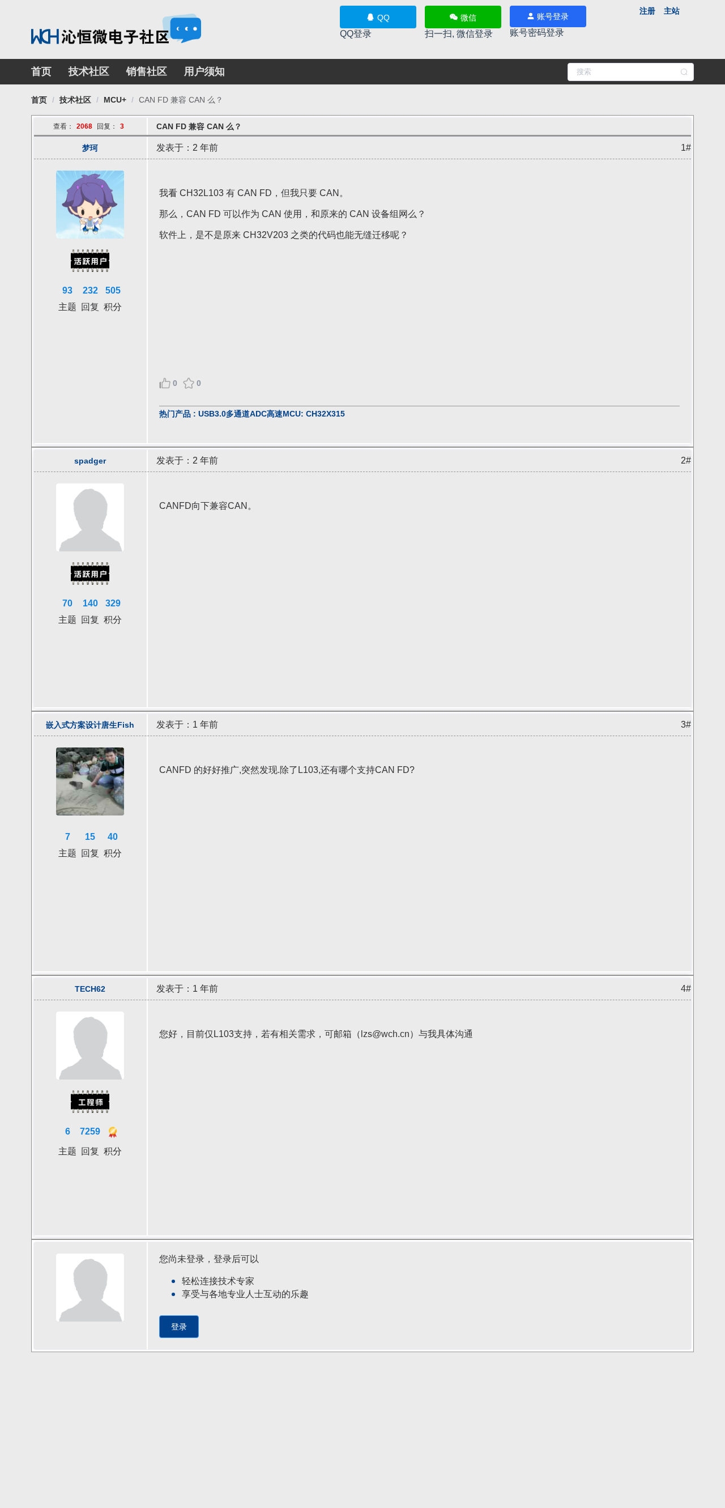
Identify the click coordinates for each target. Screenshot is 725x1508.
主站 (672, 10)
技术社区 (89, 71)
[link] (39, 99)
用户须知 (204, 71)
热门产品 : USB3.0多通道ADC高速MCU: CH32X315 (252, 413)
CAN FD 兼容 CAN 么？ (181, 99)
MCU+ (115, 99)
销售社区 (146, 71)
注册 (647, 10)
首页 (41, 71)
